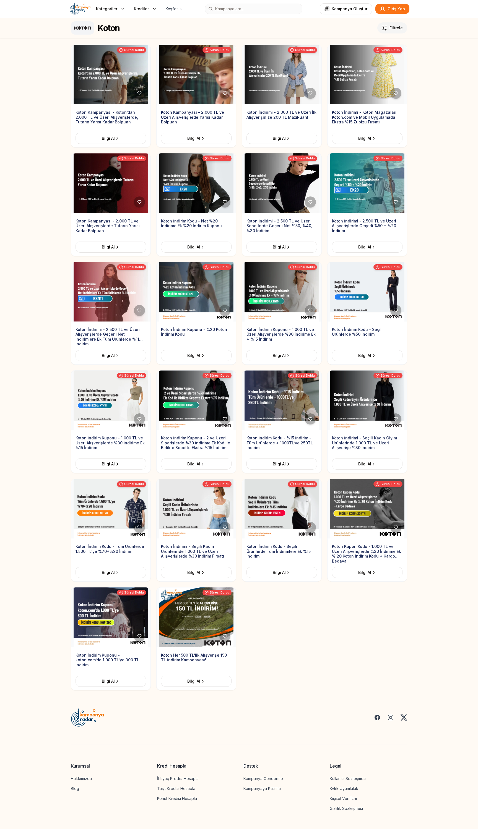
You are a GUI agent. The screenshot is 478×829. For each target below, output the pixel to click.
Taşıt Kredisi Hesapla (176, 788)
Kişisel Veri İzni (343, 798)
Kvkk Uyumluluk (344, 788)
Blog (75, 788)
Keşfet (171, 8)
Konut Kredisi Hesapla (177, 798)
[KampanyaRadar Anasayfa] (80, 9)
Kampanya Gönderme (263, 778)
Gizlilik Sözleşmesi (346, 808)
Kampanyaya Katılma (262, 788)
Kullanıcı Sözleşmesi (348, 778)
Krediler (141, 8)
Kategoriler (106, 8)
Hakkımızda (81, 778)
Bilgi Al (108, 138)
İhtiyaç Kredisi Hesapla (178, 778)
